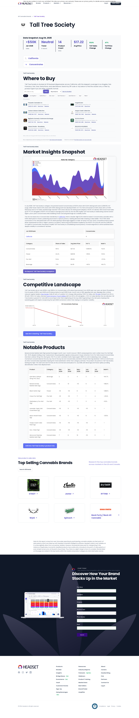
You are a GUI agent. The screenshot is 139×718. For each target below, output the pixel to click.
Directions (40, 106)
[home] (25, 3)
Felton (86, 96)
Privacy (113, 706)
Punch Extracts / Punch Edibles (56, 296)
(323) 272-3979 (32, 106)
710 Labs (98, 294)
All (25, 96)
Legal (108, 706)
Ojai (80, 96)
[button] (47, 3)
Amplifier (82, 692)
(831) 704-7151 (32, 122)
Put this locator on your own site (82, 140)
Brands (38, 3)
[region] (69, 117)
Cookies (119, 706)
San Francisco (62, 96)
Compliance (102, 706)
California (62, 217)
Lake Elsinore (72, 96)
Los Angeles (33, 96)
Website (46, 106)
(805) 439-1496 (79, 122)
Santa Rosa (43, 96)
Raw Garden (45, 294)
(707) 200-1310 (79, 106)
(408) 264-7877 (32, 114)
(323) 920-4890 (32, 130)
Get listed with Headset (55, 140)
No (115, 1)
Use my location (67, 91)
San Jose (52, 96)
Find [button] (46, 91)
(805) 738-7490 (79, 114)
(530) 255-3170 (79, 130)
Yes (112, 1)
